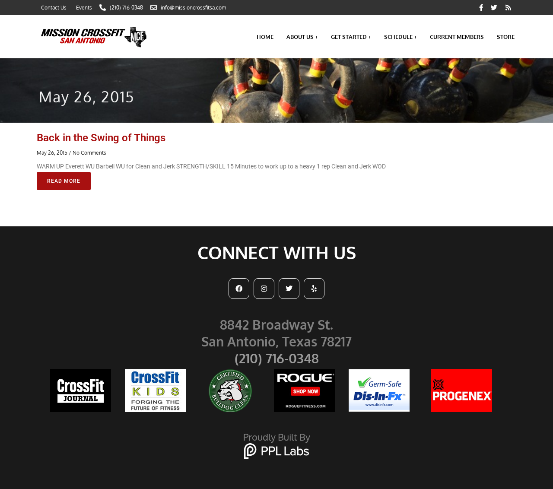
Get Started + (351, 36)
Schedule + (400, 36)
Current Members (457, 36)
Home (265, 36)
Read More (63, 181)
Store (506, 36)
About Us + (302, 36)
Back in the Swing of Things (101, 138)
